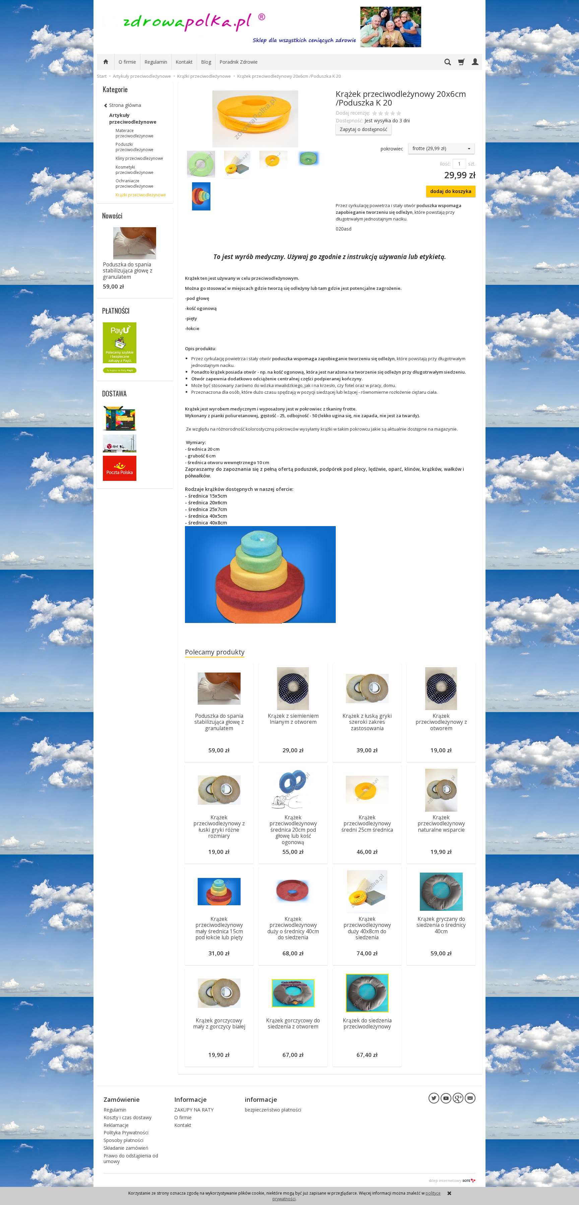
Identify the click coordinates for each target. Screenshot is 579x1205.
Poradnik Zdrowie (238, 62)
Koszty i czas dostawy (127, 1117)
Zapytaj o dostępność (363, 129)
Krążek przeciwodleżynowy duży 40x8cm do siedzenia (367, 928)
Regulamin (155, 62)
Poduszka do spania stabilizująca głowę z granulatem (219, 722)
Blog (206, 62)
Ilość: (445, 164)
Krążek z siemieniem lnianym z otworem (293, 718)
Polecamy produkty (215, 651)
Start (102, 76)
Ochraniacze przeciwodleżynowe (134, 183)
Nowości (112, 215)
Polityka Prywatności (126, 1132)
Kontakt (184, 62)
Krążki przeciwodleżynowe (141, 195)
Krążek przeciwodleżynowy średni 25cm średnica (367, 823)
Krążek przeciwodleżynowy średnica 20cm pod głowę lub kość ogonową (293, 830)
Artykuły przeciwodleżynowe (132, 118)
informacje (261, 1099)
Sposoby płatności (123, 1140)
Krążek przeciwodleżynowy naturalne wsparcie (441, 823)
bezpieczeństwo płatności (273, 1109)
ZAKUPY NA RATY (193, 1109)
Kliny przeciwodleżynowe (139, 158)
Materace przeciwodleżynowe (134, 133)
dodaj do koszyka (450, 191)
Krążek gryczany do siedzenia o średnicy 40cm (441, 925)
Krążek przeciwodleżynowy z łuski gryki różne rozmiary (219, 826)
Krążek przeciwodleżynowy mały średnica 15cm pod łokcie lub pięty (219, 928)
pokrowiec (392, 148)
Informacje (190, 1099)
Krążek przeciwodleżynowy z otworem (441, 722)
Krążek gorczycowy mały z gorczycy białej (219, 1023)
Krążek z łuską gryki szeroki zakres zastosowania (367, 722)
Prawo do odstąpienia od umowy (131, 1158)
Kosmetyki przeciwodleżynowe (134, 169)
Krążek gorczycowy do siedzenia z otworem (293, 1023)
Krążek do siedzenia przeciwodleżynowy (367, 1023)
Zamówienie (122, 1099)
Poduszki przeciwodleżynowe (134, 146)
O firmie (127, 62)
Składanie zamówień (126, 1148)
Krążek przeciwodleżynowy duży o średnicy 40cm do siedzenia (293, 928)
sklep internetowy (445, 1180)
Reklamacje (116, 1125)
